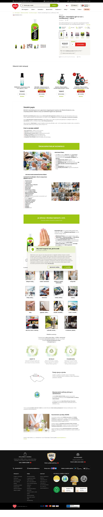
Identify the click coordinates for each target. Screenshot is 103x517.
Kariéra (28, 493)
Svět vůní (87, 9)
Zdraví (32, 9)
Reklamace (29, 485)
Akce (80, 9)
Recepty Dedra (16, 486)
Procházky (72, 9)
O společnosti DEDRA (31, 478)
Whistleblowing (30, 500)
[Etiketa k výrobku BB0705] (43, 46)
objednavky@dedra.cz (61, 437)
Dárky (65, 9)
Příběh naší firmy (30, 479)
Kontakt (25, 438)
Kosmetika (40, 9)
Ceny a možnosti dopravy (32, 483)
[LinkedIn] (56, 468)
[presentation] (13, 84)
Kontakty (28, 486)
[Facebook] (52, 468)
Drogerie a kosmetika (18, 476)
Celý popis (88, 24)
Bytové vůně (49, 9)
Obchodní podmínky (31, 476)
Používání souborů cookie (32, 491)
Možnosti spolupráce (18, 488)
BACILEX (61, 15)
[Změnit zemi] (66, 5)
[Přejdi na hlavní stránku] (15, 6)
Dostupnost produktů (18, 485)
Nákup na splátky (17, 490)
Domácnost (58, 9)
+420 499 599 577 (18, 468)
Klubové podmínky (30, 495)
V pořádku (68, 267)
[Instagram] (54, 468)
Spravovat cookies (54, 267)
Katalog (15, 483)
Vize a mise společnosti (31, 481)
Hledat (54, 5)
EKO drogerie (25, 9)
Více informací (51, 263)
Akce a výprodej (17, 481)
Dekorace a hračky (17, 479)
